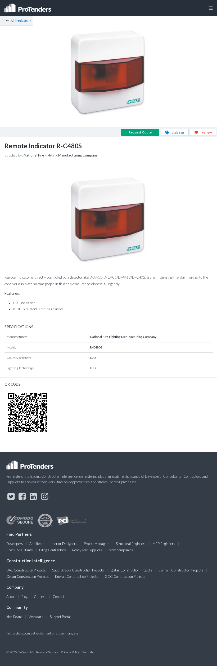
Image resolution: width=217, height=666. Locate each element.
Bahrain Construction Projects (181, 570)
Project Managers (97, 544)
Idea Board (14, 617)
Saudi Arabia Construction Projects (78, 570)
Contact (59, 597)
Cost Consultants (19, 550)
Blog (24, 597)
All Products (19, 20)
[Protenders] (28, 6)
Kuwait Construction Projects (76, 576)
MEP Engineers (164, 544)
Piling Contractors (52, 550)
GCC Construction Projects (125, 576)
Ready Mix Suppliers (87, 550)
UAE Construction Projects (26, 570)
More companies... (122, 550)
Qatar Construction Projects (131, 570)
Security (88, 652)
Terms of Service (47, 652)
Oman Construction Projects (27, 576)
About (10, 597)
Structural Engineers (131, 544)
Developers (14, 544)
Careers (40, 597)
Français (71, 633)
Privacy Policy (70, 652)
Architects (36, 544)
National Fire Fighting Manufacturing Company (61, 155)
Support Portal (60, 617)
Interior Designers (64, 544)
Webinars (36, 617)
